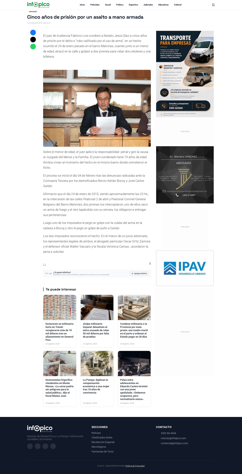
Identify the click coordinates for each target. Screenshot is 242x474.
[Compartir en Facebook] (33, 32)
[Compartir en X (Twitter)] (33, 39)
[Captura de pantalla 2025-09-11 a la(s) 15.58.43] (185, 174)
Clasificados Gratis (102, 437)
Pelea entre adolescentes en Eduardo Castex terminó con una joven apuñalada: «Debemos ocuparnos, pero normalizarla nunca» (133, 390)
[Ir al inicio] (38, 5)
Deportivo (133, 5)
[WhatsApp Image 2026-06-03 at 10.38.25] (185, 74)
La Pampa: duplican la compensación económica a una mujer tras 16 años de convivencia (96, 386)
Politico (119, 5)
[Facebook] (30, 446)
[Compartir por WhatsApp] (33, 46)
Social (108, 5)
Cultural (178, 5)
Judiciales (148, 5)
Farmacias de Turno (103, 451)
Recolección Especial (103, 442)
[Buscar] (213, 4)
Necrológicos (99, 446)
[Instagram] (37, 446)
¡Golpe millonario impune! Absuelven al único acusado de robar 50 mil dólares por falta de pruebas (96, 330)
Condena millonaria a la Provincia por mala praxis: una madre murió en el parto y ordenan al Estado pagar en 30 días (134, 330)
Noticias (96, 433)
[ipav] (185, 268)
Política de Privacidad (135, 466)
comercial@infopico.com (174, 443)
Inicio (82, 5)
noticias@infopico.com (173, 438)
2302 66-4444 (168, 433)
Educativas (163, 5)
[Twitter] (45, 446)
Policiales (95, 5)
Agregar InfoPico (140, 274)
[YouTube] (53, 446)
